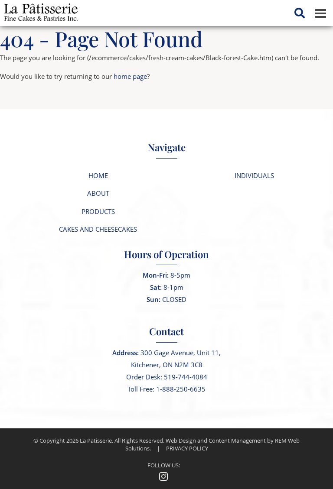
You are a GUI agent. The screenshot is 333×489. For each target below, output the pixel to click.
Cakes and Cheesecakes (98, 229)
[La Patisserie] (39, 9)
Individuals (254, 175)
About (98, 193)
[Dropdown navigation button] (320, 13)
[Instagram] (163, 476)
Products (98, 211)
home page (130, 76)
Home (98, 175)
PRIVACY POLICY (187, 448)
